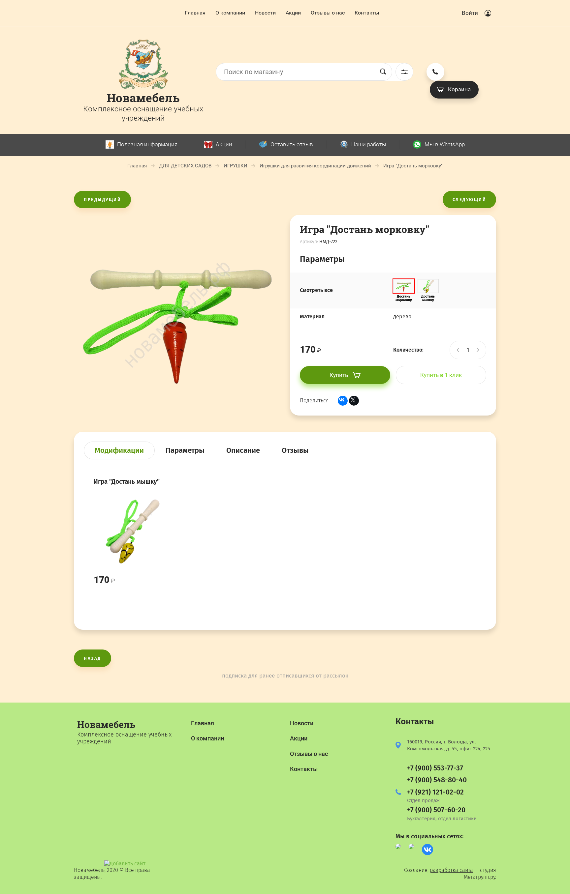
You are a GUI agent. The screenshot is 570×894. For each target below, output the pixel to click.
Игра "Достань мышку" (127, 481)
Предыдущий (102, 199)
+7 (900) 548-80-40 (437, 780)
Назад (92, 658)
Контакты (367, 13)
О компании (230, 13)
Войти (470, 13)
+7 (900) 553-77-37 (435, 768)
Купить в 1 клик (441, 375)
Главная (195, 13)
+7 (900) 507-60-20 (436, 810)
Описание (243, 450)
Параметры (185, 450)
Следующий (470, 199)
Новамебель (143, 97)
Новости (265, 13)
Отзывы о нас (328, 13)
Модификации (119, 450)
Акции (293, 13)
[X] (354, 401)
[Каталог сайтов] (124, 863)
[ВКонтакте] (343, 401)
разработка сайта (451, 870)
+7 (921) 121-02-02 (435, 792)
